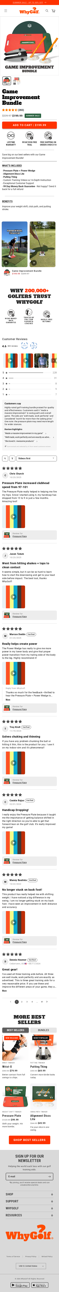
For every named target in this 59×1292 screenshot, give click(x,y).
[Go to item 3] (41, 360)
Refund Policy (47, 1257)
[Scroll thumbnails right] (53, 360)
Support (12, 1201)
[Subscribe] (49, 1176)
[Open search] (5, 458)
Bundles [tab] (43, 1030)
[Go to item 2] (26, 360)
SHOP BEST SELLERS (29, 1140)
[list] (29, 46)
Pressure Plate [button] (20, 536)
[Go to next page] (47, 1002)
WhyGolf (12, 1208)
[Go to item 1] (10, 360)
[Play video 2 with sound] (42, 244)
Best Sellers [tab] (15, 1030)
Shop (9, 1194)
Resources (14, 1215)
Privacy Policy (30, 1257)
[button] (6, 11)
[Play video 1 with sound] (14, 244)
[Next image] (56, 46)
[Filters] (12, 458)
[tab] (6, 81)
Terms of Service (13, 1257)
